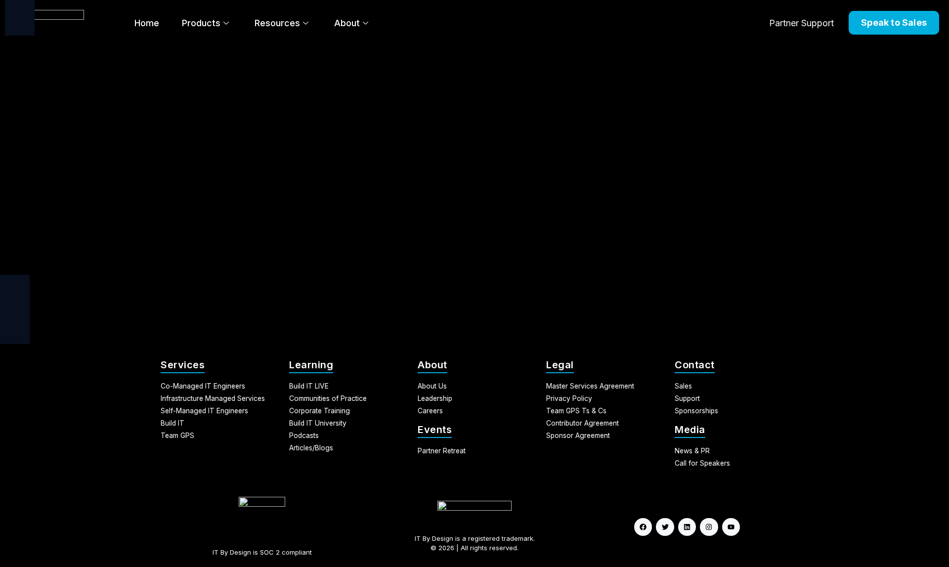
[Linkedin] (687, 527)
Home (146, 23)
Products (201, 23)
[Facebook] (643, 527)
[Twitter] (665, 527)
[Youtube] (731, 527)
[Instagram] (709, 527)
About (347, 23)
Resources (277, 23)
